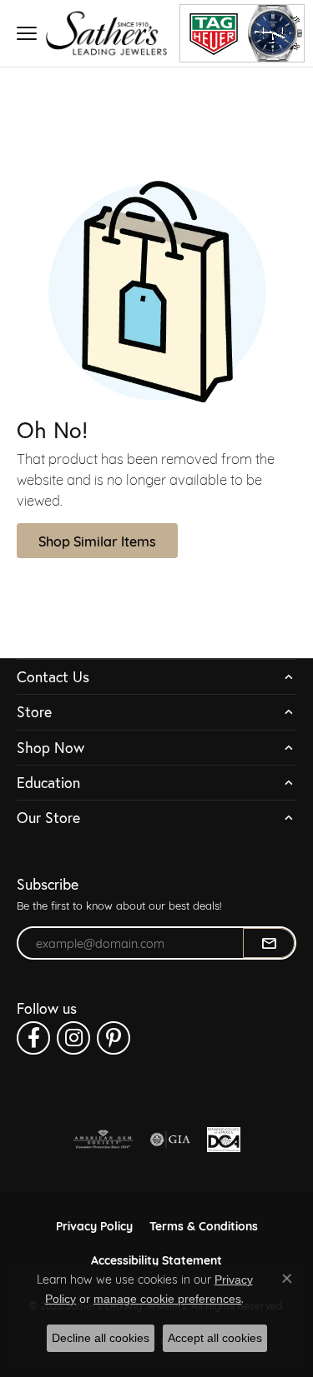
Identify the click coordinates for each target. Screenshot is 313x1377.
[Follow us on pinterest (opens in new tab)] (113, 1038)
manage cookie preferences (167, 1298)
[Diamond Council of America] (223, 1139)
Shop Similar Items (97, 540)
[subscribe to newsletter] (269, 943)
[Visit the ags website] (103, 1139)
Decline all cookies (100, 1338)
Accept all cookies (215, 1338)
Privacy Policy (94, 1225)
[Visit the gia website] (170, 1139)
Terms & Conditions (203, 1225)
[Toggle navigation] (26, 33)
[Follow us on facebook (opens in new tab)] (33, 1038)
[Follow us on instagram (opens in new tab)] (73, 1038)
